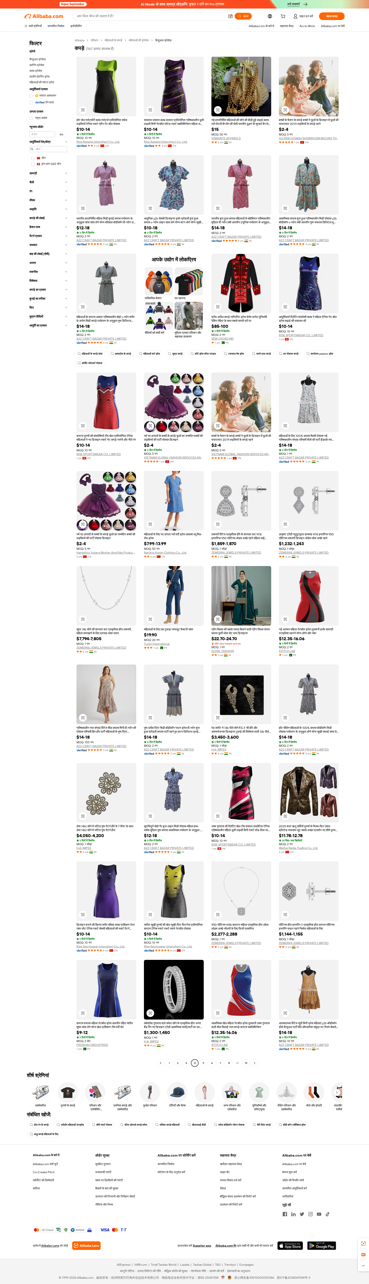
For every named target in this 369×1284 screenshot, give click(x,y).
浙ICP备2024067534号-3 (293, 1277)
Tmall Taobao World (163, 1264)
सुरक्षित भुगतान (103, 1164)
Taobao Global (202, 1264)
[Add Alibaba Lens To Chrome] (86, 1245)
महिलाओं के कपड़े (113, 40)
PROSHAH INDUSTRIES (92, 1045)
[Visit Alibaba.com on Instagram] (310, 1214)
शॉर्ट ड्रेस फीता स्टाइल (205, 353)
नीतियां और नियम (104, 1204)
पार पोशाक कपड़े (290, 353)
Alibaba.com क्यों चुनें (45, 1164)
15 (246, 1063)
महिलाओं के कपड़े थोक (92, 353)
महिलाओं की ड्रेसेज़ (139, 40)
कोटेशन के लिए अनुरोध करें (171, 1172)
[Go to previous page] (160, 1063)
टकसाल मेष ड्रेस (236, 353)
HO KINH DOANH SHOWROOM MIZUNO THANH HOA (309, 138)
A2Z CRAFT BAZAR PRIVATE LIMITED (101, 240)
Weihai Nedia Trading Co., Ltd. (298, 848)
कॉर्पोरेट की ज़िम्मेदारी (43, 1180)
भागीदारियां (287, 1196)
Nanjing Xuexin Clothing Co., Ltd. (165, 552)
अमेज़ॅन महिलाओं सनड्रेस (72, 1124)
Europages (246, 1264)
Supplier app (202, 1245)
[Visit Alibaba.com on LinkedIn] (293, 1214)
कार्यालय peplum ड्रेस (322, 353)
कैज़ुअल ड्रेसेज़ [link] (163, 40)
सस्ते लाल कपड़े (263, 353)
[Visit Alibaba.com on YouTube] (319, 1214)
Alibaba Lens (50, 1245)
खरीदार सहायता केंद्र (231, 1164)
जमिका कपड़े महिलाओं (170, 1124)
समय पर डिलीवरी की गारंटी (109, 1180)
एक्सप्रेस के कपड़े (123, 353)
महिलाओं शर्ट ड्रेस (151, 353)
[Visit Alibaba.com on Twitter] (302, 1214)
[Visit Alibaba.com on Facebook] (284, 1214)
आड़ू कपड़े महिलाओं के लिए (46, 1134)
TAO (218, 1264)
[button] (230, 16)
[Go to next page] (254, 1063)
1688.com (140, 1264)
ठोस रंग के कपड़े (41, 1124)
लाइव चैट (225, 1172)
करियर (36, 1188)
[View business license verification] (223, 1277)
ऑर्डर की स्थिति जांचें (293, 1180)
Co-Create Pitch (44, 1172)
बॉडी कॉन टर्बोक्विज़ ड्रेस (294, 1124)
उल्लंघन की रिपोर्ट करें (231, 1204)
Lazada (184, 1264)
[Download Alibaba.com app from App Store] (290, 1245)
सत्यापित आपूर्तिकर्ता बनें (294, 1188)
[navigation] (48, 552)
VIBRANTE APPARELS (226, 138)
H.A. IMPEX (218, 749)
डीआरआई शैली (199, 1124)
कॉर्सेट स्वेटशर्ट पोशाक (92, 363)
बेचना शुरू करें (289, 1172)
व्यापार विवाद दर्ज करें (230, 1180)
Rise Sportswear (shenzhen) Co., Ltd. (100, 946)
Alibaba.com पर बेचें (294, 1164)
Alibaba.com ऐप (225, 1245)
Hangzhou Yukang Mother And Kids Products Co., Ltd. (106, 552)
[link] (363, 1243)
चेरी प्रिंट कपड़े (264, 1124)
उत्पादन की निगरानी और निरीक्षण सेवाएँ (115, 1196)
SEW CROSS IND (222, 338)
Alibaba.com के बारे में (46, 1155)
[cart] (284, 17)
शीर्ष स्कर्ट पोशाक (104, 1124)
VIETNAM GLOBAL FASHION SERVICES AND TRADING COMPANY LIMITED (174, 457)
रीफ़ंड (223, 1188)
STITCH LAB (287, 651)
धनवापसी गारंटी (103, 1172)
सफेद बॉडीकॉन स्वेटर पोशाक (231, 1124)
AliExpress (123, 1264)
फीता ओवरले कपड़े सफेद (135, 1124)
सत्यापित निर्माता (166, 1164)
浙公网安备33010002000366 (254, 1277)
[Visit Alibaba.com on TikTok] (327, 1214)
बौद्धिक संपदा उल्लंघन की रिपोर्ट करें (238, 1196)
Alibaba (79, 40)
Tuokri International (157, 644)
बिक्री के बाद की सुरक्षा (106, 1188)
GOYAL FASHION (222, 651)
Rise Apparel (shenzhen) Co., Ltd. (98, 141)
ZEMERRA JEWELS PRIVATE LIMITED (236, 552)
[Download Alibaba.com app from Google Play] (321, 1245)
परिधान (94, 40)
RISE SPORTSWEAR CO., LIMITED (301, 335)
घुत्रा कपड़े (177, 353)
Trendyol (230, 1264)
